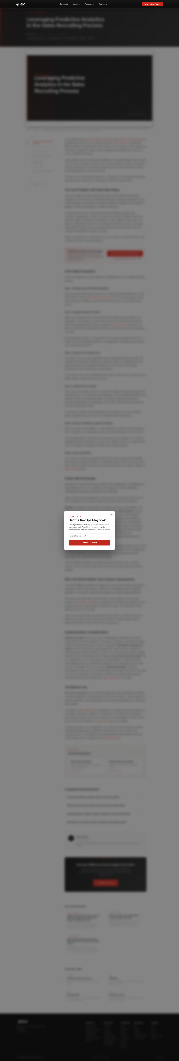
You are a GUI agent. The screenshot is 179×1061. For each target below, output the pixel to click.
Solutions (76, 4)
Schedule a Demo (152, 4)
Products (64, 4)
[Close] (111, 514)
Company (103, 4)
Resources (89, 4)
